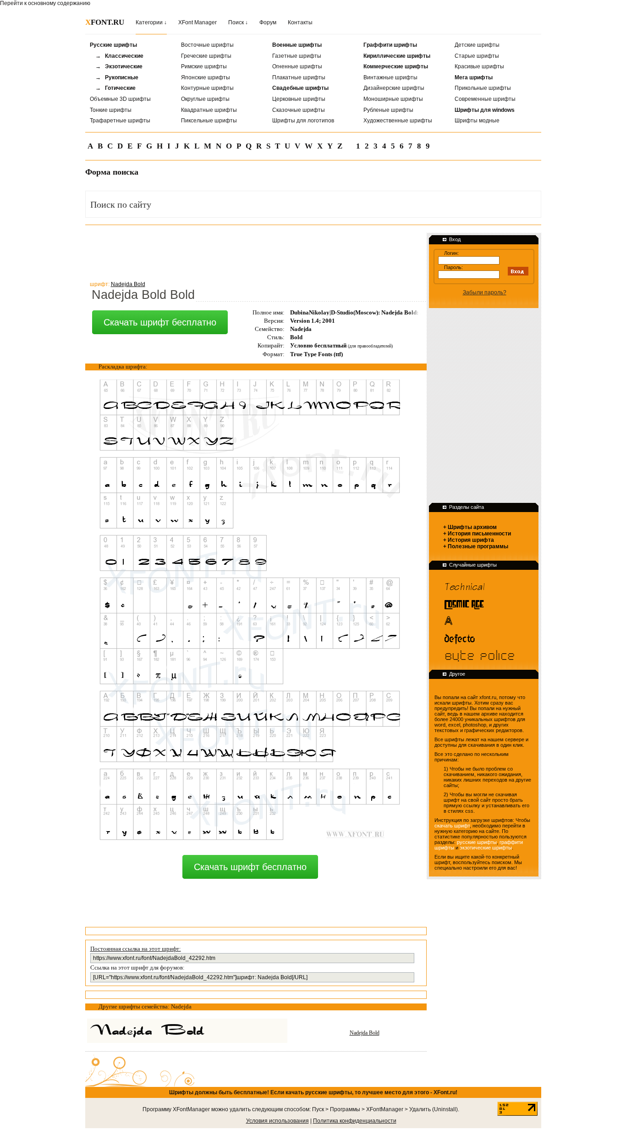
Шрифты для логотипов (303, 120)
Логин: (451, 253)
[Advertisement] (252, 251)
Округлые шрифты (205, 99)
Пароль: (453, 267)
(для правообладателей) (370, 345)
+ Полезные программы (475, 546)
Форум (267, 22)
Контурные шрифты (207, 88)
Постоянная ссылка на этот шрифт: (135, 948)
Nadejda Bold (364, 1033)
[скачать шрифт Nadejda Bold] (204, 1031)
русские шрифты (477, 842)
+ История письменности (477, 533)
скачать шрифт (452, 825)
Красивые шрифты (479, 66)
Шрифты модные (477, 120)
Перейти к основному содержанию (45, 3)
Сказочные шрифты (298, 110)
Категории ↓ (151, 22)
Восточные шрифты (207, 45)
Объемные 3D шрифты (120, 99)
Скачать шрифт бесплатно (160, 322)
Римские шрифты (204, 66)
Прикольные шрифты (483, 88)
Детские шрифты (477, 45)
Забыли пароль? (484, 292)
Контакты (300, 22)
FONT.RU (104, 22)
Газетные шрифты (296, 56)
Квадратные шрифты (209, 110)
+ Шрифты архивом (470, 527)
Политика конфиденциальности (354, 1121)
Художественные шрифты (397, 120)
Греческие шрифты (206, 56)
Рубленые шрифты (388, 110)
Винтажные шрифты (390, 77)
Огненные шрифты (297, 66)
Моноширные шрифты (393, 99)
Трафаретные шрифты (120, 120)
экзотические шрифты (486, 847)
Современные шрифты (485, 99)
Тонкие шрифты (111, 110)
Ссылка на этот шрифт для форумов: (137, 967)
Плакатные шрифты (298, 77)
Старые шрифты (477, 56)
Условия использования (277, 1121)
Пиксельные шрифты (209, 120)
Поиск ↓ (238, 22)
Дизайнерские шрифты (393, 88)
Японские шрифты (205, 77)
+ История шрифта (468, 540)
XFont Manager (197, 22)
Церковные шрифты (298, 99)
